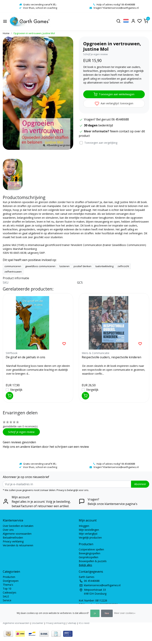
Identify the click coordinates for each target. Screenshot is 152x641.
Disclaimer (37, 623)
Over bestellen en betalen (18, 526)
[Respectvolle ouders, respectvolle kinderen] (114, 323)
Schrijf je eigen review (95, 54)
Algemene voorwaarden (17, 533)
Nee (107, 613)
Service (7, 600)
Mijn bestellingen (89, 529)
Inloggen (84, 526)
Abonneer (140, 484)
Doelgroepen (11, 581)
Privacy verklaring (13, 541)
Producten (9, 577)
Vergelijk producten (90, 537)
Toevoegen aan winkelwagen (116, 94)
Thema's (8, 584)
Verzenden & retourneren (18, 545)
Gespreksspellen (88, 557)
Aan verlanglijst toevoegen (116, 103)
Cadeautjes (9, 592)
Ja (95, 613)
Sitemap (71, 623)
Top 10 (7, 588)
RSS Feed (84, 623)
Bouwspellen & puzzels (93, 561)
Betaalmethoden (13, 537)
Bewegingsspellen (89, 553)
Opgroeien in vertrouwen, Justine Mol (34, 33)
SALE (6, 596)
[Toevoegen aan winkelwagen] (9, 395)
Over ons (8, 529)
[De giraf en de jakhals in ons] (38, 323)
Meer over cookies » (124, 613)
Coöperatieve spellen (91, 549)
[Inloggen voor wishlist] (64, 343)
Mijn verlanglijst (88, 533)
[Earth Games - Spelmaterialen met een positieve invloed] (30, 21)
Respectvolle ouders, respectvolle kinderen (111, 357)
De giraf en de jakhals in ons (25, 357)
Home (6, 33)
